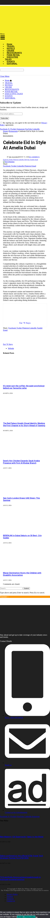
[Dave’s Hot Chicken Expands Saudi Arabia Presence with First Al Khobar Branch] (25, 456)
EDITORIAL (12, 64)
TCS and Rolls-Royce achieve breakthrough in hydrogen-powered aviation (20, 878)
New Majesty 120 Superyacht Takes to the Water (21, 837)
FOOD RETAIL (11, 91)
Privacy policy (30, 917)
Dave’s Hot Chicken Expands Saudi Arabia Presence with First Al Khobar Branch (21, 462)
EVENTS (8, 96)
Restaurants (8, 136)
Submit (26, 588)
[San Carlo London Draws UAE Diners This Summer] (25, 493)
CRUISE (8, 87)
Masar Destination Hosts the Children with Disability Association (22, 574)
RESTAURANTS (12, 89)
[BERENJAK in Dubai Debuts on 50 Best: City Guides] (25, 531)
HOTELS (8, 85)
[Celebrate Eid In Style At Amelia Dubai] (8, 162)
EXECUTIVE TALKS (11, 58)
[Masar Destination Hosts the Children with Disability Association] (25, 568)
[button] (11, 37)
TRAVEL (8, 83)
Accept (20, 917)
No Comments (34, 157)
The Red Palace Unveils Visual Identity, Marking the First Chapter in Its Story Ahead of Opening (24, 424)
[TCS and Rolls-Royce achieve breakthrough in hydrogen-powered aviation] (6, 872)
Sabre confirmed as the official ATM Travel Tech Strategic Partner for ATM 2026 (21, 857)
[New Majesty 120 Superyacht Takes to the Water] (6, 832)
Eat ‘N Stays (13, 157)
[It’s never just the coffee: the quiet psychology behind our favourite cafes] (25, 381)
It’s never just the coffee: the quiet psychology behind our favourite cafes (24, 387)
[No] (37, 917)
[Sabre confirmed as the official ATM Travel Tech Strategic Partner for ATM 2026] (6, 851)
